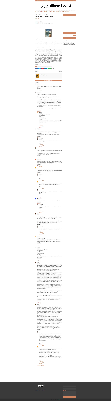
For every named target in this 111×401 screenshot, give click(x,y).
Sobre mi (38, 0)
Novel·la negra (45, 66)
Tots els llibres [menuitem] (39, 11)
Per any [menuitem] (54, 11)
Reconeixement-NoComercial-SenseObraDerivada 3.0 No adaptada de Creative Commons (41, 390)
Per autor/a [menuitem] (45, 11)
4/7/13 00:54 (40, 332)
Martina (40, 112)
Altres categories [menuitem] (65, 11)
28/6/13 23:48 (38, 160)
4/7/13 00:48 (40, 227)
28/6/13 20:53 (40, 139)
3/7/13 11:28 (40, 113)
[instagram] (73, 0)
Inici (36, 0)
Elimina (40, 88)
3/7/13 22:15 (38, 305)
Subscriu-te (46, 0)
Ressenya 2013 (38, 14)
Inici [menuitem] (35, 11)
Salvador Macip (39, 167)
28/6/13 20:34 (38, 129)
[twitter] (72, 0)
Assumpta (38, 92)
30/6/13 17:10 (40, 205)
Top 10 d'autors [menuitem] (58, 11)
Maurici (38, 84)
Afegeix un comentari (40, 365)
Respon (38, 88)
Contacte (42, 0)
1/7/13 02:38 (38, 214)
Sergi (36, 18)
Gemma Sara (39, 159)
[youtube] (75, 0)
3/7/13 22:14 (38, 263)
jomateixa (38, 236)
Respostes (38, 89)
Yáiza (38, 213)
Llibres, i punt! (58, 399)
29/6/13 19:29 (38, 199)
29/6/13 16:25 (40, 175)
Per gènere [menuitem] (50, 11)
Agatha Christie (40, 66)
